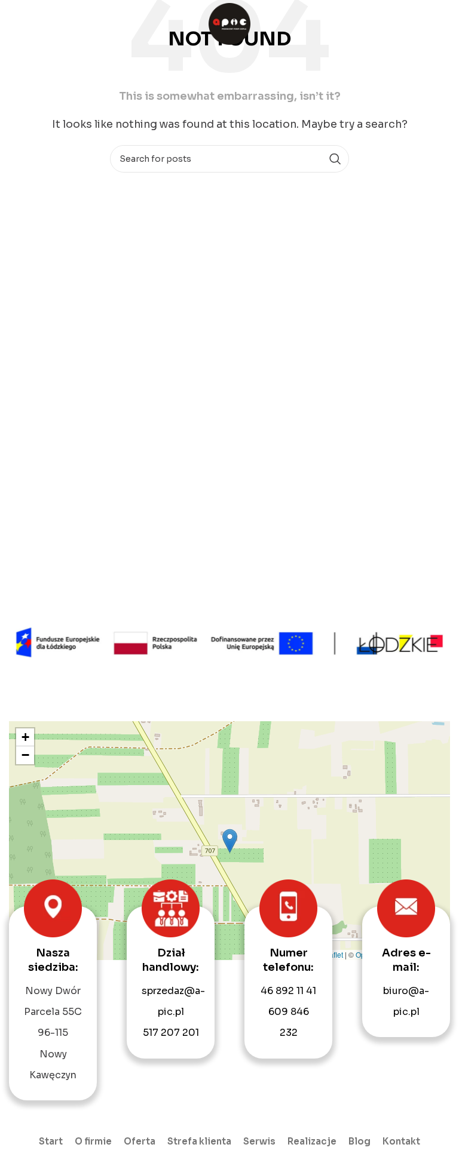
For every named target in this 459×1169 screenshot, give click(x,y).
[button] (229, 841)
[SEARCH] (335, 159)
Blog (359, 1141)
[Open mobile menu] (444, 24)
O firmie (93, 1141)
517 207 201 (171, 1032)
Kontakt (401, 1141)
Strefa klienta (199, 1141)
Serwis (259, 1141)
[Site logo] (229, 23)
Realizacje (311, 1141)
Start (51, 1141)
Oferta (139, 1141)
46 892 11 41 (288, 991)
